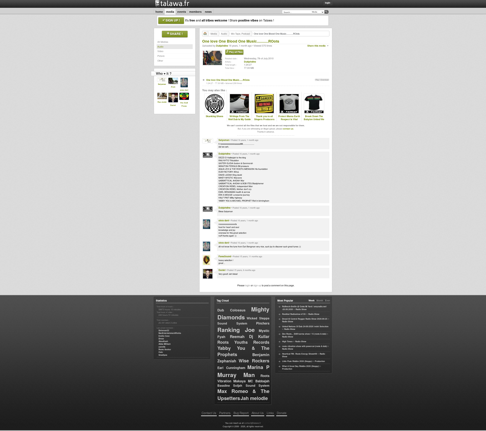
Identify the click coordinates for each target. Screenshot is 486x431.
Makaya (239, 381)
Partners (224, 413)
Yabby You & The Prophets (243, 351)
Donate (281, 413)
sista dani (184, 90)
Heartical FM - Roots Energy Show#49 (299, 353)
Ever (327, 300)
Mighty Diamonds (243, 313)
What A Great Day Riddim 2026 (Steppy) (300, 366)
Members (195, 11)
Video (160, 51)
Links (270, 413)
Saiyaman (162, 84)
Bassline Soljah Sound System (243, 385)
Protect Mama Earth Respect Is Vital (289, 118)
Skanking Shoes (214, 116)
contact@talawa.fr (252, 422)
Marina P (258, 367)
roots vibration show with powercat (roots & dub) (304, 346)
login (247, 285)
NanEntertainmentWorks (170, 333)
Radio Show (301, 309)
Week (311, 300)
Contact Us (209, 413)
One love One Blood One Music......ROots (228, 80)
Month (319, 300)
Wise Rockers (254, 360)
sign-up (257, 285)
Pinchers (262, 323)
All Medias (162, 41)
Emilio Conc (164, 336)
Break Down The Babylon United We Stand (314, 119)
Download (324, 79)
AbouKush (163, 341)
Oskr (161, 352)
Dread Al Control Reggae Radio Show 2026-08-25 (304, 318)
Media (170, 11)
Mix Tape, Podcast (240, 33)
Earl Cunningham (231, 367)
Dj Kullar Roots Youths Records (243, 339)
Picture (161, 55)
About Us (258, 413)
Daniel (173, 105)
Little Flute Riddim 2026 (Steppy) (297, 361)
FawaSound (225, 256)
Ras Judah (162, 102)
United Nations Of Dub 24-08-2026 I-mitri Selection (305, 326)
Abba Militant (164, 344)
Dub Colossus (231, 310)
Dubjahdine (222, 45)
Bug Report (241, 413)
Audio (160, 46)
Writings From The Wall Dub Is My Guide (239, 118)
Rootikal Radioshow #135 (294, 314)
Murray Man (236, 375)
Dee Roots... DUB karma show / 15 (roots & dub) (304, 334)
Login (327, 2)
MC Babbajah (258, 381)
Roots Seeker (165, 349)
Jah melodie (254, 398)
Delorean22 (164, 330)
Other (160, 60)
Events (181, 11)
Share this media (316, 45)
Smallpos (163, 355)
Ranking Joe (236, 329)
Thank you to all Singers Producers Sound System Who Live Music (264, 121)
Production (320, 361)
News (208, 11)
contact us (288, 128)
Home (159, 11)
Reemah (237, 336)
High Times (287, 341)
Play (317, 79)
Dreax (161, 338)
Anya (173, 87)
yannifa (162, 346)
